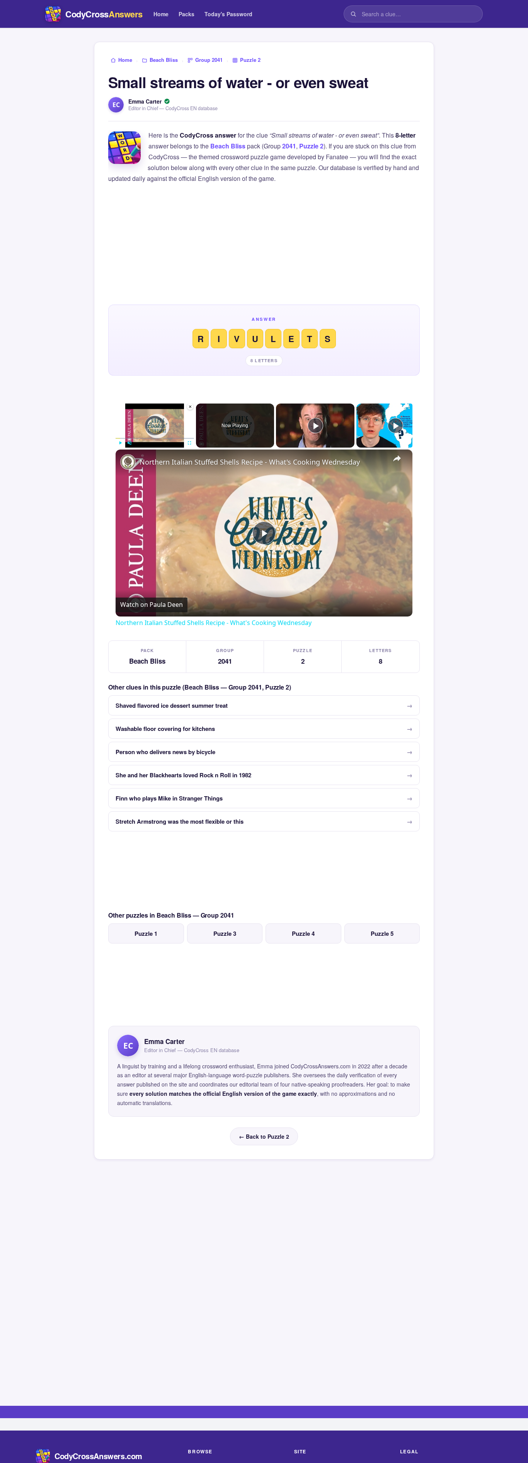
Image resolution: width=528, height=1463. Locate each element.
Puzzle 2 (311, 145)
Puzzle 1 (146, 933)
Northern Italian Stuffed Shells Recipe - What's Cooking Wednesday (250, 462)
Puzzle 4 (303, 933)
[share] (397, 458)
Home (161, 14)
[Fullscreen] (189, 443)
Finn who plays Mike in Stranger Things (169, 798)
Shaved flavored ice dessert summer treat (172, 705)
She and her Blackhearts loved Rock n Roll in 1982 (183, 775)
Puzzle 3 (224, 933)
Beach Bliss (227, 145)
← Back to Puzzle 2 (264, 1136)
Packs (186, 14)
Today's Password (228, 14)
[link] (128, 462)
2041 (289, 145)
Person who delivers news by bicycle (165, 752)
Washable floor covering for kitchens (165, 728)
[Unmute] (129, 443)
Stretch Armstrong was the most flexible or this (180, 821)
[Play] (120, 443)
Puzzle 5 (382, 933)
